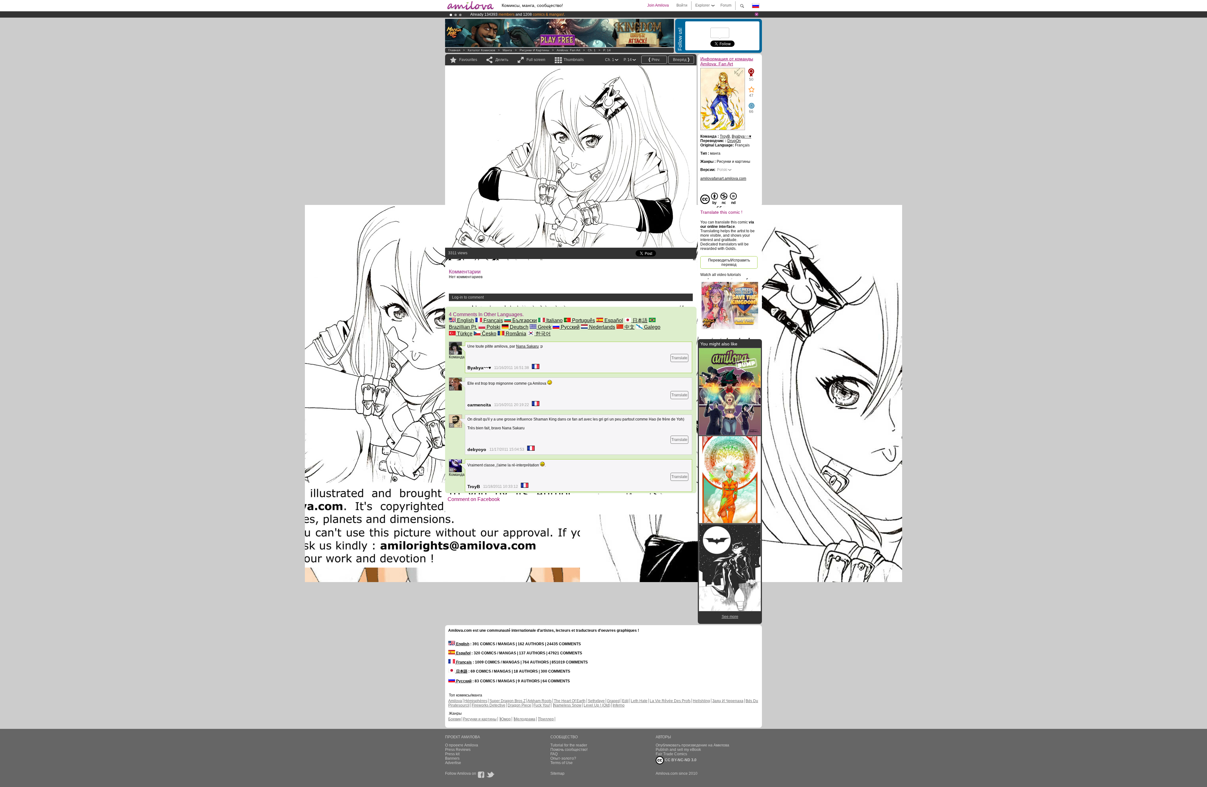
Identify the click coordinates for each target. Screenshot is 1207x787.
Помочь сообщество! (568, 749)
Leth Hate (639, 701)
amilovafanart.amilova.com (723, 178)
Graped (613, 701)
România (515, 333)
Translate (679, 358)
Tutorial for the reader (568, 745)
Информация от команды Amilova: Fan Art (726, 61)
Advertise (453, 763)
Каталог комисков (481, 50)
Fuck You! (541, 705)
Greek (544, 327)
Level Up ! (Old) (597, 705)
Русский (569, 327)
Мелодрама (524, 719)
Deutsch (518, 327)
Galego (651, 327)
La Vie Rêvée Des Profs (670, 701)
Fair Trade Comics (671, 754)
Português (583, 320)
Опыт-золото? (563, 758)
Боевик (454, 719)
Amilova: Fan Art (568, 50)
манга (507, 50)
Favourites (468, 60)
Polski (492, 327)
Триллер (546, 719)
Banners (452, 758)
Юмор (505, 719)
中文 (629, 327)
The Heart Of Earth (570, 701)
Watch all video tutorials (720, 274)
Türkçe (464, 333)
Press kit (452, 754)
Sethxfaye (596, 701)
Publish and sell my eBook (678, 749)
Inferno (619, 705)
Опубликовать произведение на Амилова (692, 745)
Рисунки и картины (534, 50)
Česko (488, 333)
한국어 (542, 333)
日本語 (639, 320)
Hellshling (701, 701)
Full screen (535, 60)
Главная (454, 50)
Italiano (554, 320)
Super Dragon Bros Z (507, 701)
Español (613, 320)
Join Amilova (658, 5)
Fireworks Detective (488, 705)
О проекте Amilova (461, 745)
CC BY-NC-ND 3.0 (680, 760)
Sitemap (557, 773)
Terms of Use (561, 763)
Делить (501, 60)
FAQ (554, 754)
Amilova (455, 701)
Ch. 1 (592, 50)
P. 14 (607, 50)
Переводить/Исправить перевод (729, 262)
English (465, 320)
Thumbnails (574, 60)
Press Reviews (458, 749)
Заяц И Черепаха (727, 701)
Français (492, 320)
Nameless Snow (567, 705)
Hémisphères (475, 701)
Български (524, 320)
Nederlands (601, 327)
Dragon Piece (519, 705)
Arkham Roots (539, 701)
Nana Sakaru (527, 346)
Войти (681, 5)
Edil (625, 701)
